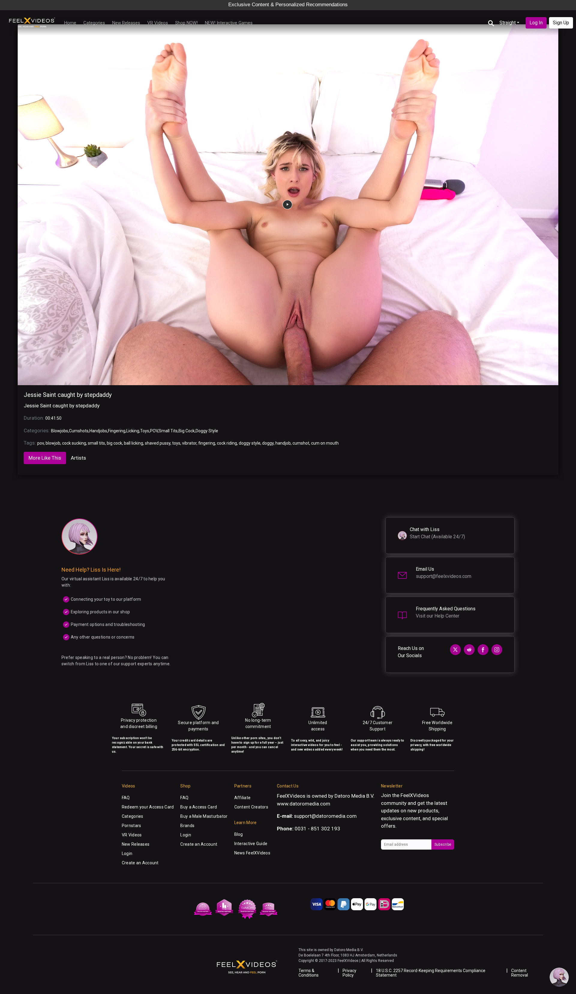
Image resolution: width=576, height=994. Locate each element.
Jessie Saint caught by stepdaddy (68, 394)
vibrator (189, 443)
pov (40, 443)
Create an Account (140, 862)
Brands (187, 825)
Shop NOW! (186, 23)
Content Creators (251, 807)
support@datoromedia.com (325, 816)
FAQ (126, 797)
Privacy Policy (349, 972)
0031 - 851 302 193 (317, 829)
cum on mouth (325, 443)
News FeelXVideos (252, 852)
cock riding (227, 443)
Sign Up (561, 23)
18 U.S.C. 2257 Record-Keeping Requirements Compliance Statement (430, 972)
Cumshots (78, 430)
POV (154, 430)
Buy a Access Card (198, 807)
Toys (144, 430)
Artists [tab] (78, 458)
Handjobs (98, 430)
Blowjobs (59, 430)
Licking (132, 430)
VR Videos (157, 23)
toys (176, 443)
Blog (238, 834)
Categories (94, 23)
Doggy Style (207, 430)
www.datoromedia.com (303, 804)
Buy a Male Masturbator (203, 816)
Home (70, 23)
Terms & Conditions (308, 972)
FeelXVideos (414, 795)
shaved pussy (157, 443)
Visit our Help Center (437, 616)
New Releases (126, 23)
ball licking (133, 443)
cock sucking (74, 443)
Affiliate (242, 797)
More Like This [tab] (44, 458)
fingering (206, 443)
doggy (268, 443)
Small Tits (168, 430)
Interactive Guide (251, 843)
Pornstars (131, 825)
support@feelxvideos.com (443, 576)
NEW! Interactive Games (229, 23)
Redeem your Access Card (148, 807)
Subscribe (442, 844)
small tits (96, 443)
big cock (114, 443)
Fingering (116, 430)
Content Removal (519, 972)
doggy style (249, 443)
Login (127, 853)
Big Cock (186, 430)
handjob (283, 443)
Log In (536, 23)
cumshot (300, 443)
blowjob (53, 443)
